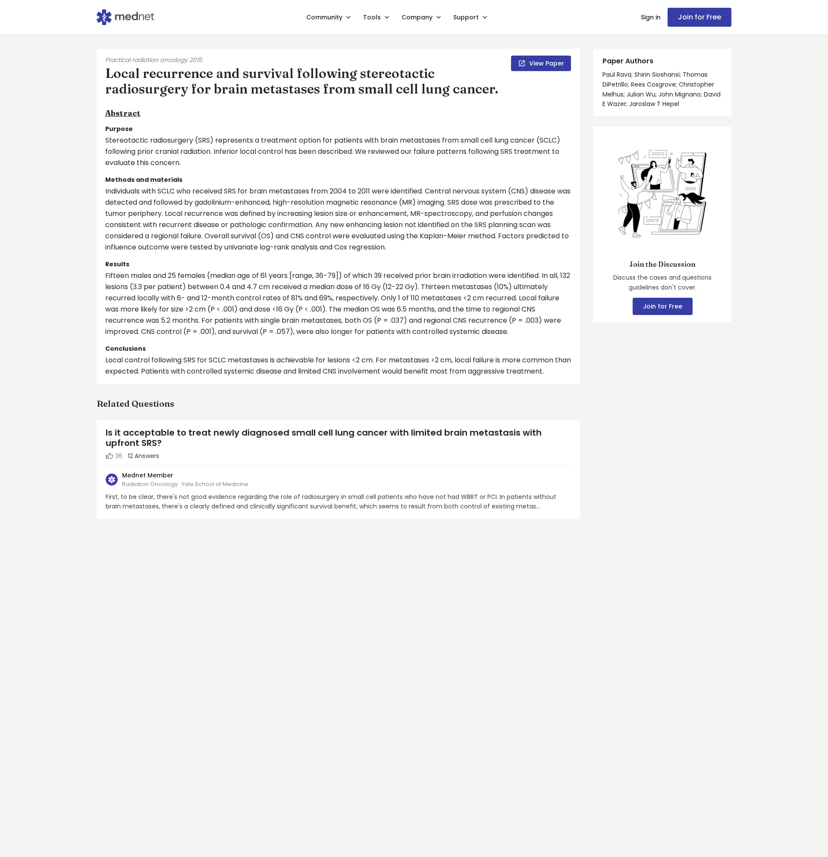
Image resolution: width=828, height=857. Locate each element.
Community (324, 17)
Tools (372, 17)
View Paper (546, 63)
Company (417, 17)
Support (466, 17)
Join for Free (699, 17)
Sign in (651, 17)
